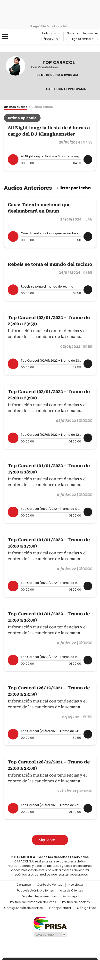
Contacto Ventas (49, 885)
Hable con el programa (66, 89)
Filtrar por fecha (74, 188)
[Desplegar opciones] (87, 159)
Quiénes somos (41, 107)
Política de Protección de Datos (33, 902)
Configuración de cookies (23, 908)
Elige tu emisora (82, 39)
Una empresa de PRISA (50, 923)
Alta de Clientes (71, 890)
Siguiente (47, 840)
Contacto (24, 885)
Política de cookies (76, 902)
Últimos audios (15, 107)
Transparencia (60, 908)
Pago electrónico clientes (35, 890)
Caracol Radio (24, 36)
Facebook (34, 89)
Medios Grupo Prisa (50, 934)
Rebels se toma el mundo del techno (50, 264)
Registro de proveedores (39, 896)
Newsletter (75, 885)
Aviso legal (71, 896)
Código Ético (86, 908)
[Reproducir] (13, 159)
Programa (50, 38)
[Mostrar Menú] (5, 36)
